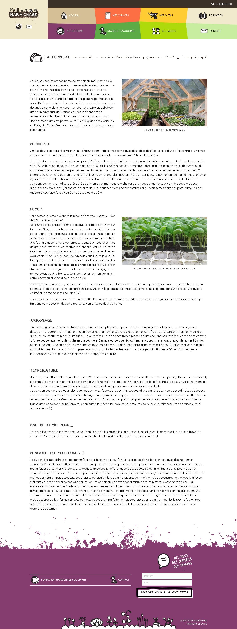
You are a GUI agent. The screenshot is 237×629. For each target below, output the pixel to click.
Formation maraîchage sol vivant (63, 579)
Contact (123, 579)
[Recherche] (223, 4)
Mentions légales (197, 624)
